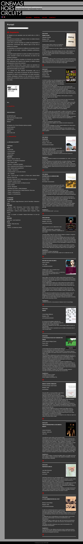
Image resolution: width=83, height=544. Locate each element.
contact (52, 17)
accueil (29, 17)
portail (37, 17)
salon (44, 17)
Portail (10, 25)
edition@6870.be (12, 136)
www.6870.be (11, 106)
